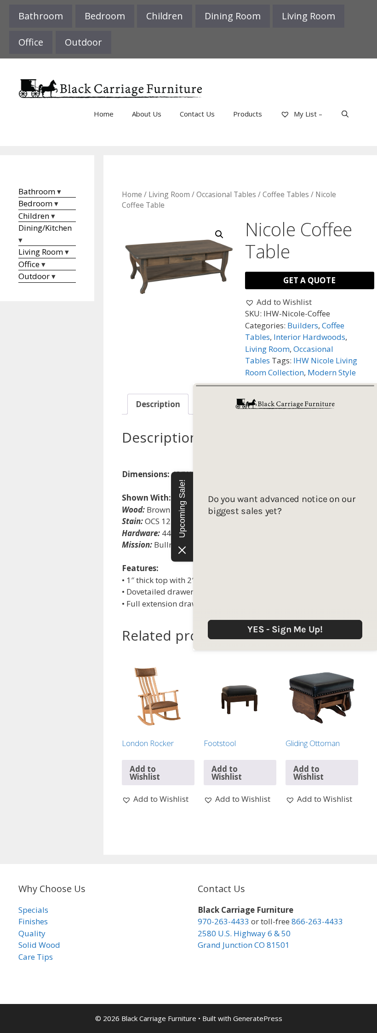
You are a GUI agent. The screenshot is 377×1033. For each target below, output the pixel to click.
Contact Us (197, 113)
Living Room (308, 16)
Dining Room (233, 16)
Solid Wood (39, 945)
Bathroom (40, 16)
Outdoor (83, 42)
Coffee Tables (286, 194)
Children (164, 16)
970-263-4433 (223, 921)
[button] (219, 234)
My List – (307, 113)
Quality (32, 933)
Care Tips (35, 956)
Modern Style (332, 372)
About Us (146, 113)
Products (247, 113)
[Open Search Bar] (345, 114)
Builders (302, 325)
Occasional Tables (226, 194)
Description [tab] (158, 404)
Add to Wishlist (145, 773)
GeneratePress (257, 1018)
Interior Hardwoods (309, 337)
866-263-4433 (317, 921)
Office (30, 42)
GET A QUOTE (309, 280)
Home (104, 113)
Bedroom (105, 16)
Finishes (33, 921)
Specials (33, 910)
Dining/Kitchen (45, 227)
